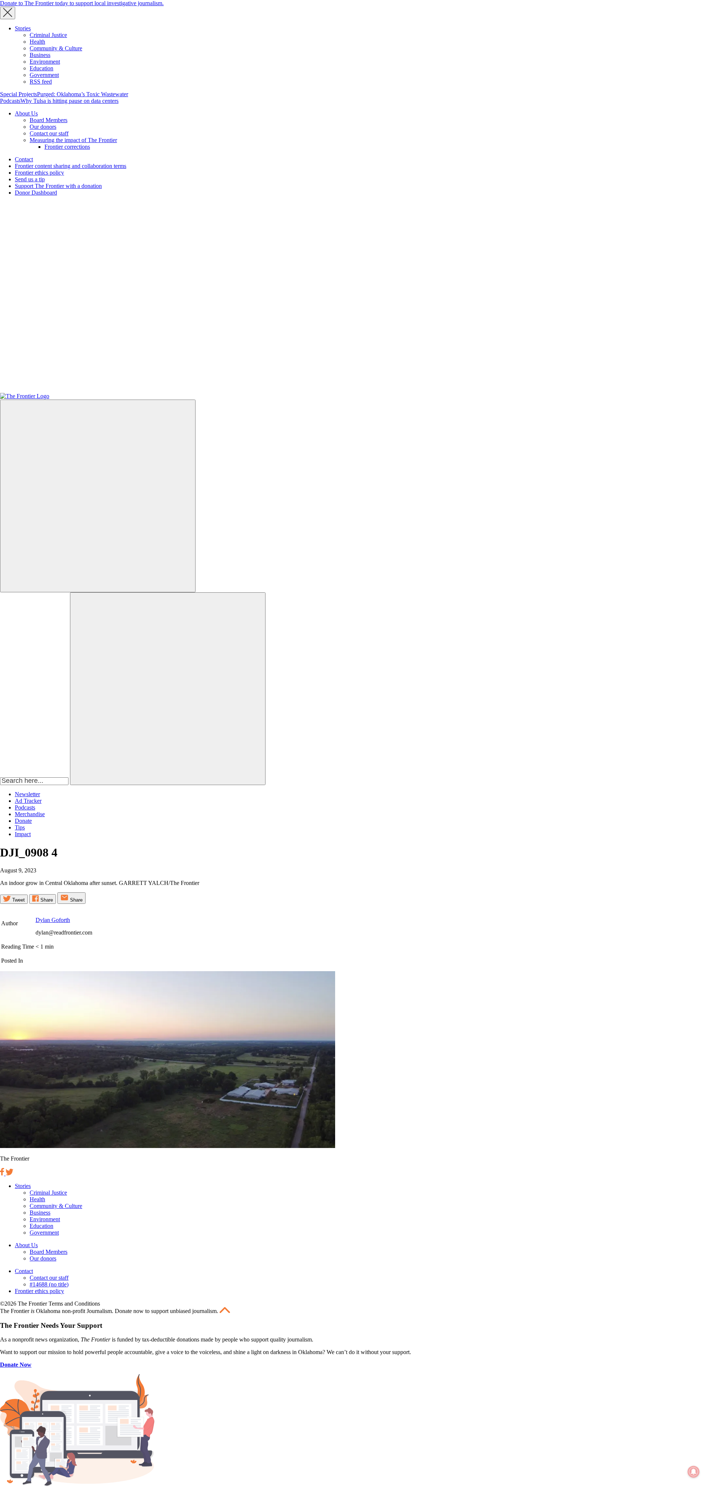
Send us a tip (30, 179)
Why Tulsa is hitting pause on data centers (69, 101)
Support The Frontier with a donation (58, 186)
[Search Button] (168, 688)
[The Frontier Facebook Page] (3, 1173)
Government (44, 75)
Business (40, 55)
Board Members (48, 120)
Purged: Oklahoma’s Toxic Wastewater (82, 94)
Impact (23, 834)
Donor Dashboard (36, 192)
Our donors (43, 127)
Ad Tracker (28, 801)
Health (37, 41)
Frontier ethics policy (39, 172)
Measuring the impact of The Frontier (73, 140)
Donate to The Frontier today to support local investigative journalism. (82, 3)
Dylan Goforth (53, 920)
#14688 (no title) (49, 1284)
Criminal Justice (48, 35)
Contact (24, 159)
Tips (20, 827)
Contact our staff (49, 133)
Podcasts (10, 101)
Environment (45, 61)
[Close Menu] (7, 13)
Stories (23, 28)
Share (46, 900)
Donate (23, 821)
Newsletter (27, 794)
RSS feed (41, 81)
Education (41, 68)
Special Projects (18, 94)
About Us (26, 113)
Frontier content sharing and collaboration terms (70, 166)
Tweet (18, 900)
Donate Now (15, 1364)
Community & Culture (56, 48)
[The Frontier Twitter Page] (9, 1173)
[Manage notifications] (694, 1472)
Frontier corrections (67, 147)
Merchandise (30, 814)
